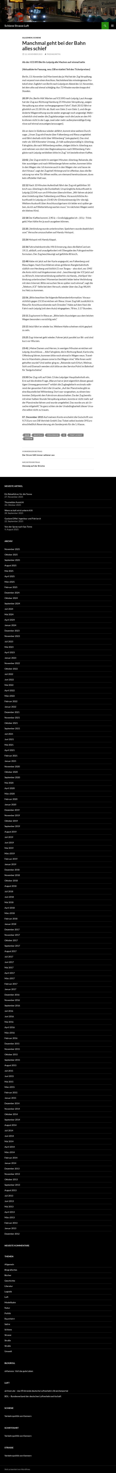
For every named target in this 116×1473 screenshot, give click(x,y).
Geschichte (10, 1280)
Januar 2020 (10, 804)
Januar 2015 (10, 1098)
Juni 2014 (9, 1136)
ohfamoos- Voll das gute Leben (19, 1371)
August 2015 (10, 1065)
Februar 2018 (11, 918)
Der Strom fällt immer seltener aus (38, 453)
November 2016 (12, 1000)
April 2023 (10, 652)
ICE (64, 435)
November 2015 (12, 1049)
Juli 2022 (9, 674)
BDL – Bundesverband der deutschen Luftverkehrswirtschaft (33, 1396)
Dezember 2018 (12, 869)
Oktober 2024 (11, 598)
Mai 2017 (9, 967)
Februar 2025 (11, 587)
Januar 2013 (10, 1228)
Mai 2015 (9, 1081)
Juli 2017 (9, 956)
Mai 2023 (9, 647)
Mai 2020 (9, 782)
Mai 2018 (9, 902)
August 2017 (10, 951)
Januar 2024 (10, 625)
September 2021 (12, 728)
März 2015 (10, 1087)
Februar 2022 (11, 701)
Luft (6, 1297)
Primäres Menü (112, 25)
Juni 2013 (9, 1201)
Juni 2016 (9, 1016)
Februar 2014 (11, 1157)
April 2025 (10, 576)
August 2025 (10, 565)
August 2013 (10, 1190)
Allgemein (27, 38)
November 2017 (12, 935)
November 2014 (12, 1108)
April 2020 (10, 788)
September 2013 (12, 1185)
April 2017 (10, 973)
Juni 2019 (9, 842)
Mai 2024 (9, 614)
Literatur (9, 1286)
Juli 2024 (9, 609)
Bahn (27, 435)
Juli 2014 (9, 1130)
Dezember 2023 (12, 630)
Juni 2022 (9, 679)
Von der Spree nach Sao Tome (18, 526)
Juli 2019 (9, 837)
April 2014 (10, 1146)
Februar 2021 (11, 755)
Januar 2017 (10, 989)
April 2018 (10, 907)
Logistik (8, 1291)
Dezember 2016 (12, 994)
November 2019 (12, 815)
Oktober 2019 (11, 821)
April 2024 (10, 619)
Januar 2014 (10, 1163)
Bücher (8, 1275)
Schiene (37, 38)
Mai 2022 (9, 685)
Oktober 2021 (11, 723)
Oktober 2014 (11, 1114)
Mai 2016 (9, 1022)
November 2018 (12, 875)
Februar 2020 (11, 799)
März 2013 (10, 1217)
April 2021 (10, 750)
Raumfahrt (10, 1318)
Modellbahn (10, 1302)
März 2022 (10, 696)
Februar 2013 (11, 1223)
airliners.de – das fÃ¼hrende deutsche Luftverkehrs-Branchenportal (36, 1391)
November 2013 (12, 1174)
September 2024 (12, 603)
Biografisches (11, 1270)
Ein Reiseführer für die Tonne (18, 494)
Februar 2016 (11, 1038)
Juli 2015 (9, 1070)
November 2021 (12, 717)
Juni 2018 (9, 897)
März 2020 (10, 793)
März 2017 (10, 978)
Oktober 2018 (11, 880)
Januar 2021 (10, 761)
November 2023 (12, 636)
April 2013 (10, 1212)
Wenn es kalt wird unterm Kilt (19, 510)
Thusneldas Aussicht (14, 502)
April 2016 (10, 1027)
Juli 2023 (9, 641)
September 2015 (12, 1060)
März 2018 (10, 913)
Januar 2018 (10, 924)
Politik (8, 1313)
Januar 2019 (10, 864)
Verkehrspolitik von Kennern (18, 1416)
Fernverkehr (53, 435)
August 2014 (10, 1125)
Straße (8, 1340)
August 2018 (10, 886)
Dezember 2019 (12, 810)
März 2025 (10, 581)
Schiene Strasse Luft (17, 25)
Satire (7, 1324)
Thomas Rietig (54, 54)
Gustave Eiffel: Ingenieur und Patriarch (23, 518)
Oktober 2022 (11, 668)
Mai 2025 (9, 571)
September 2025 (12, 560)
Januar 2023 (10, 658)
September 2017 (12, 945)
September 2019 (12, 826)
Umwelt (8, 1351)
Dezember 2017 (12, 929)
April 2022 (10, 690)
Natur (7, 1308)
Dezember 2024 (12, 592)
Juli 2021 (9, 734)
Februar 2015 (11, 1092)
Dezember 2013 (12, 1168)
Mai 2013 (9, 1206)
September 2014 (12, 1119)
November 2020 (12, 766)
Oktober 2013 (11, 1179)
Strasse (8, 1335)
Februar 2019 (11, 859)
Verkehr (28, 439)
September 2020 (12, 777)
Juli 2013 (9, 1195)
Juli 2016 (9, 1011)
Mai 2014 (9, 1141)
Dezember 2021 (12, 712)
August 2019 (10, 831)
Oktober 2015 (11, 1054)
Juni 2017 (9, 962)
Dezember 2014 (12, 1103)
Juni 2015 (9, 1076)
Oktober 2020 (11, 772)
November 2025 (12, 549)
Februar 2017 (11, 984)
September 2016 (12, 1005)
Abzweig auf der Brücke (33, 464)
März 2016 (10, 1032)
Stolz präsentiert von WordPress (17, 1469)
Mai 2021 (9, 744)
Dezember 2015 (12, 1043)
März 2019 (10, 853)
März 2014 (10, 1152)
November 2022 (12, 663)
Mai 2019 (9, 848)
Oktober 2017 (11, 940)
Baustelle (38, 435)
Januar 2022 (10, 706)
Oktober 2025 (11, 554)
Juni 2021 (9, 739)
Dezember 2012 (12, 1233)
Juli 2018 (9, 891)
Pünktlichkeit (75, 435)
